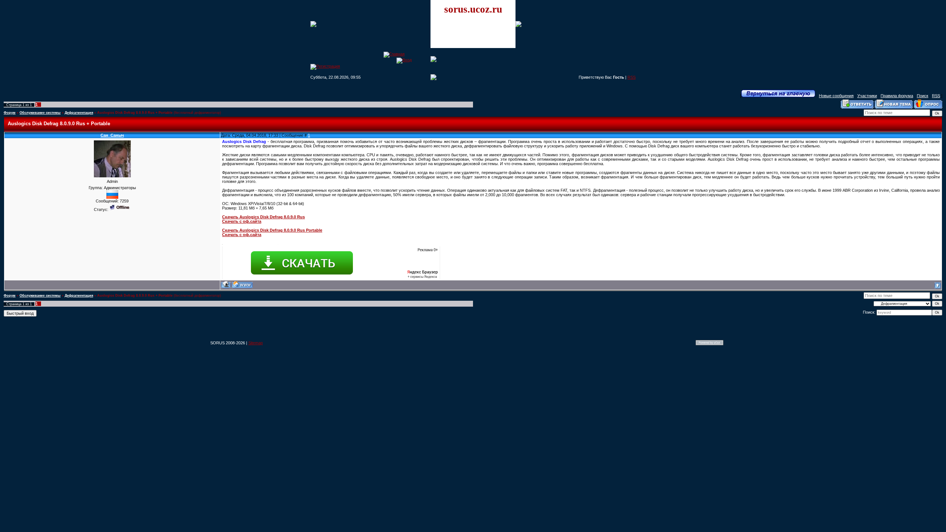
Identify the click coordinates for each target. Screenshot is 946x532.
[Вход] (404, 60)
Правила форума (897, 95)
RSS (631, 77)
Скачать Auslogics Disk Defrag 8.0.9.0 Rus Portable (272, 230)
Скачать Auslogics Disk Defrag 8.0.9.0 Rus (263, 217)
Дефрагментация (79, 113)
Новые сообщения (836, 95)
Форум (10, 113)
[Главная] (394, 54)
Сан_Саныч (112, 135)
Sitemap (255, 343)
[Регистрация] (325, 66)
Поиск (922, 95)
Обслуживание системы (40, 113)
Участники (867, 95)
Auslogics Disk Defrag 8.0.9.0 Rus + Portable (135, 113)
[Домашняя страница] (242, 284)
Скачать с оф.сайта (241, 221)
